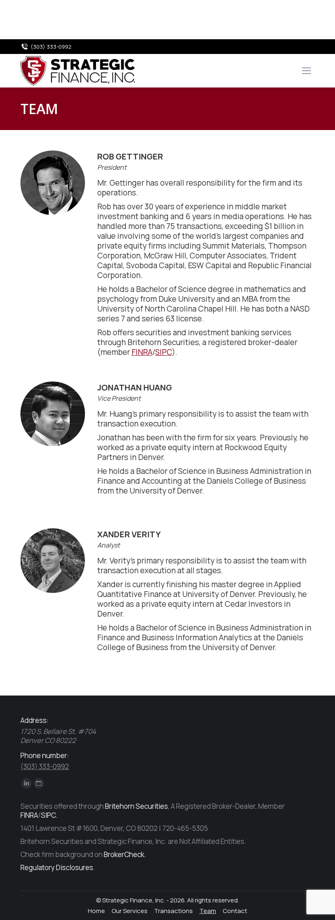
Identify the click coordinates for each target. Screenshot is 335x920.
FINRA (142, 352)
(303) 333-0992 (51, 46)
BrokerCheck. (125, 854)
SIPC (163, 352)
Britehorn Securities (136, 806)
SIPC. (49, 815)
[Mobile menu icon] (306, 71)
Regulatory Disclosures (56, 867)
